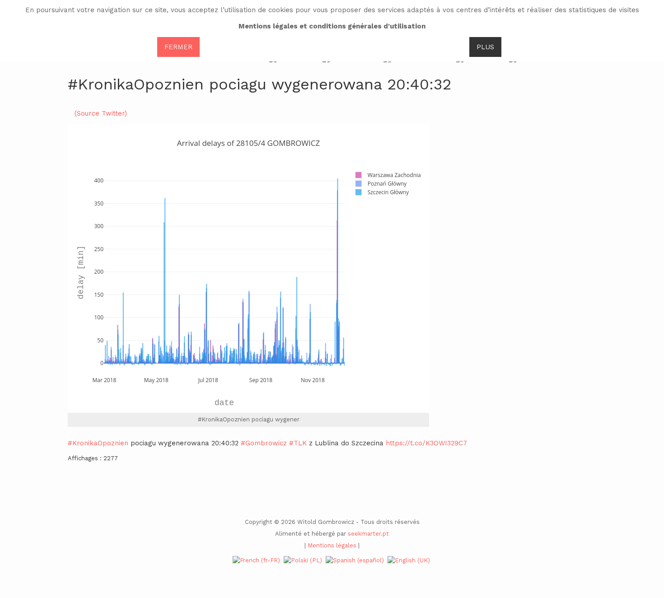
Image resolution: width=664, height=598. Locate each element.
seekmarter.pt (368, 533)
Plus (485, 47)
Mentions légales (332, 545)
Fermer (178, 47)
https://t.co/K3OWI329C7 (426, 443)
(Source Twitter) (101, 113)
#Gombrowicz (264, 443)
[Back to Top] (642, 523)
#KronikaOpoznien (98, 443)
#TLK (298, 443)
